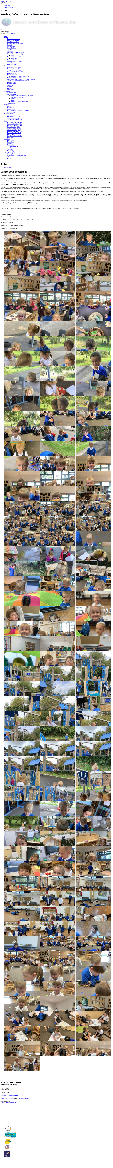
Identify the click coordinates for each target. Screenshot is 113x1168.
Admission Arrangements (14, 67)
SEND (9, 106)
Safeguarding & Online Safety (15, 54)
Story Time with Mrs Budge (14, 136)
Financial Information (13, 64)
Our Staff (9, 45)
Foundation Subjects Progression (19, 101)
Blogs (5, 121)
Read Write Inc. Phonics (17, 97)
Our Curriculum (11, 94)
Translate (13, 33)
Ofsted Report (7, 5)
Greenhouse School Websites (8, 1102)
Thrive (12, 62)
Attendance (10, 51)
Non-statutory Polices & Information (16, 155)
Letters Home (10, 142)
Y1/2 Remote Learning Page (14, 119)
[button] (8, 10)
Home (5, 36)
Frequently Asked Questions (14, 77)
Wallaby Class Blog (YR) (14, 128)
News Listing (10, 145)
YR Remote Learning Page (14, 118)
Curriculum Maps (11, 92)
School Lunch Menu (12, 146)
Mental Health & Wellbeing (14, 61)
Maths (12, 100)
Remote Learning (8, 113)
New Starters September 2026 (15, 71)
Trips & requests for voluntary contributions (18, 80)
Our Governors (11, 46)
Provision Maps (11, 112)
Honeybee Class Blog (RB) (14, 124)
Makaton (9, 86)
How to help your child (13, 74)
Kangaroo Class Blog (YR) (14, 125)
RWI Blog (10, 137)
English (13, 98)
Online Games (11, 103)
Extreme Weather (11, 83)
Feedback (9, 158)
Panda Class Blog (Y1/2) (13, 134)
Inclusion (6, 104)
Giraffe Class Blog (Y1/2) (14, 130)
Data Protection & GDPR (14, 57)
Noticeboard (7, 139)
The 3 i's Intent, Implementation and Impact (22, 95)
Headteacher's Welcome (13, 39)
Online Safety (14, 55)
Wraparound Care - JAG (13, 68)
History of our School (13, 40)
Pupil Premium (11, 109)
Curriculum (7, 91)
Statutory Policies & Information (15, 154)
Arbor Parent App (8, 7)
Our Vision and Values (13, 42)
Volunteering (10, 151)
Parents (6, 65)
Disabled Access (11, 82)
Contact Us (7, 156)
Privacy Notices (15, 58)
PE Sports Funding (12, 60)
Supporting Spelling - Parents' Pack (20, 76)
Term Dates (10, 148)
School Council (11, 49)
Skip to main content (6, 1)
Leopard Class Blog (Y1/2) (14, 131)
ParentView (10, 88)
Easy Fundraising (11, 73)
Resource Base (11, 107)
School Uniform (11, 48)
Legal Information (24, 1098)
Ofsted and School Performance (15, 52)
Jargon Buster (10, 85)
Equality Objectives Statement (15, 43)
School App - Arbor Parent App (15, 70)
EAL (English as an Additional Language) (18, 110)
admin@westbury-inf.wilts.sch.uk (9, 1095)
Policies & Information (10, 152)
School (6, 37)
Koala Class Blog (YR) (13, 127)
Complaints (10, 89)
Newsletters (10, 143)
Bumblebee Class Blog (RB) (14, 122)
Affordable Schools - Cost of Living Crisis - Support (21, 79)
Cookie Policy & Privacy (7, 1098)
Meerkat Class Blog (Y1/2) (14, 133)
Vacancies (9, 149)
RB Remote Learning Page (14, 116)
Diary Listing (10, 140)
